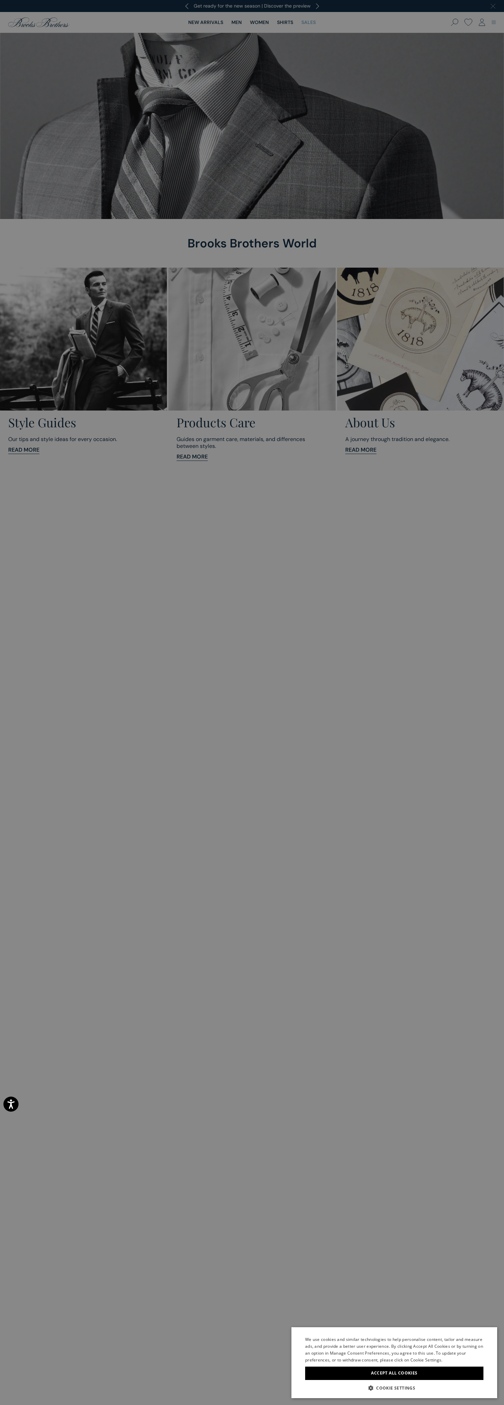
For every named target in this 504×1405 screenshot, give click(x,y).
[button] (394, 1387)
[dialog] (252, 702)
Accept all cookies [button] (394, 1373)
